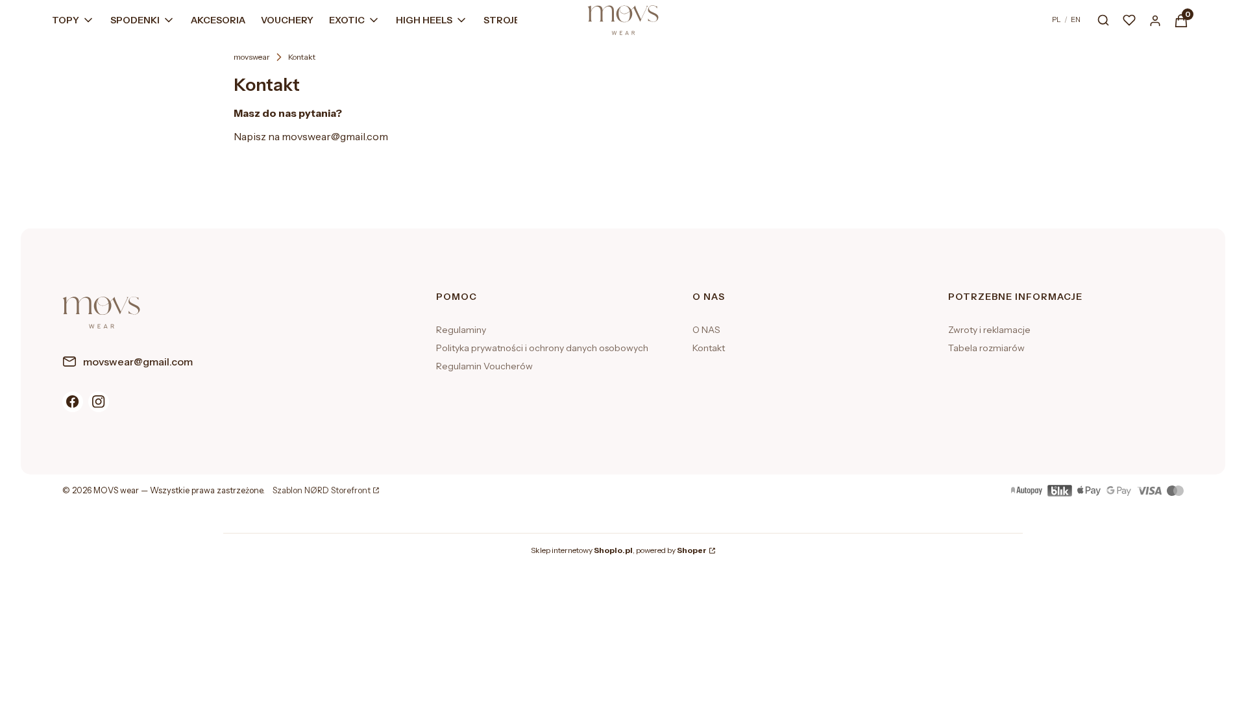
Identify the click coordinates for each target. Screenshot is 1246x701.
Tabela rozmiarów (986, 348)
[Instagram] (98, 401)
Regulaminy (461, 330)
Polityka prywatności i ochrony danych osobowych (542, 348)
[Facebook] (72, 401)
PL (1056, 19)
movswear (252, 57)
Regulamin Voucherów (484, 366)
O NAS (706, 330)
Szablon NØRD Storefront (322, 490)
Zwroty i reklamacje (989, 330)
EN (1076, 19)
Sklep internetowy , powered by (619, 550)
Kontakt (708, 348)
